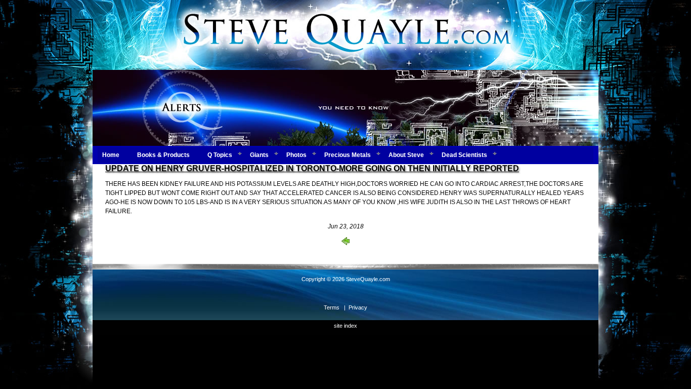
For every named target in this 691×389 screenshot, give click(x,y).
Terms (331, 307)
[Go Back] (345, 243)
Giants (259, 155)
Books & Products (163, 155)
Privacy (358, 307)
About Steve (406, 155)
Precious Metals (347, 155)
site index (345, 326)
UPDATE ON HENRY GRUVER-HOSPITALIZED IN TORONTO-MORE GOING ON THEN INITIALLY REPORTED (312, 168)
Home (110, 155)
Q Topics (219, 155)
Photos (296, 155)
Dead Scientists (464, 155)
